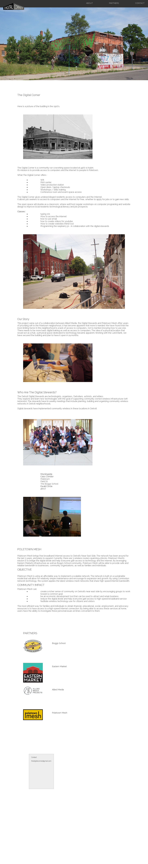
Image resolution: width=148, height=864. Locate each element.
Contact (140, 3)
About (89, 3)
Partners (114, 3)
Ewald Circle (46, 486)
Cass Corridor (47, 476)
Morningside (46, 474)
